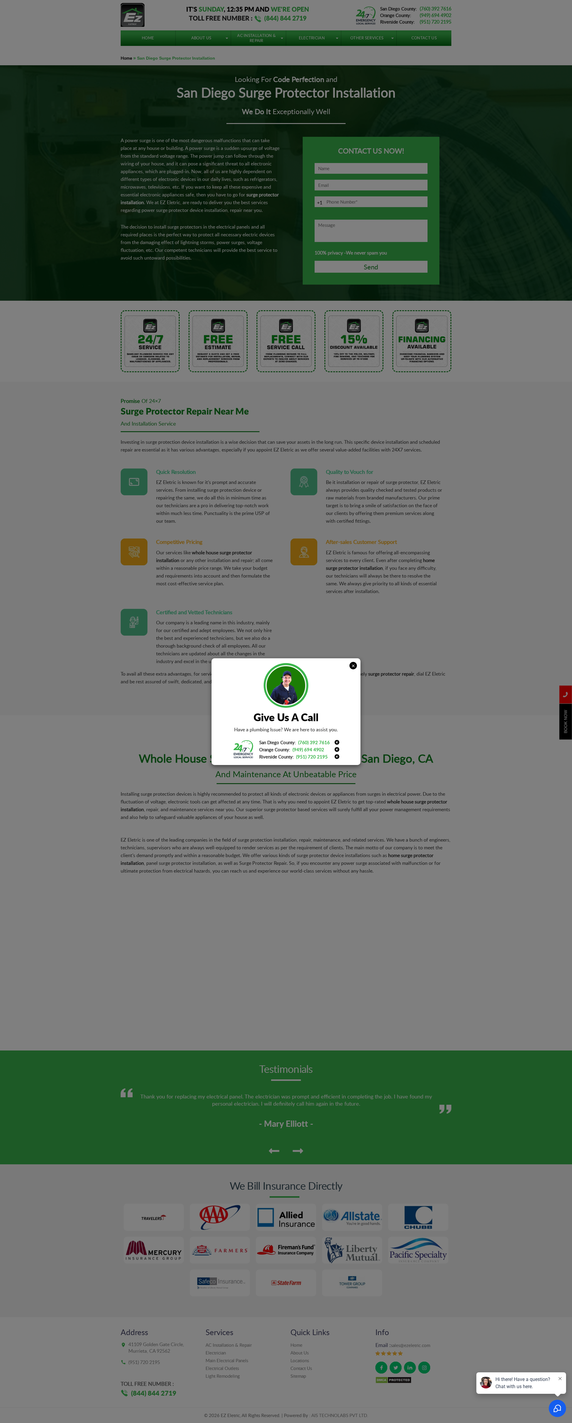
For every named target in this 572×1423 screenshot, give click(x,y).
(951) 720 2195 (312, 757)
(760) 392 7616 (314, 742)
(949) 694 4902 (308, 749)
